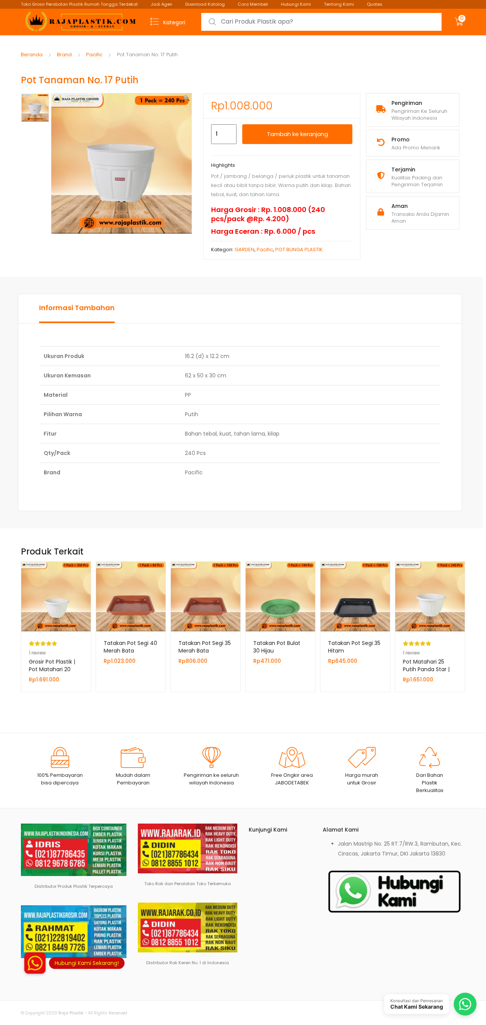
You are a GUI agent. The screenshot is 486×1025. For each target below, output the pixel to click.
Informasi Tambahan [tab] (77, 307)
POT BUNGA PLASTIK (299, 249)
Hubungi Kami (296, 4)
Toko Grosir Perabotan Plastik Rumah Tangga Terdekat (79, 4)
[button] (186, 98)
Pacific (94, 54)
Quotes (374, 4)
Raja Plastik (71, 1013)
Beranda (32, 54)
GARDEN (244, 249)
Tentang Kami (339, 4)
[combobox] (321, 22)
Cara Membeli (253, 4)
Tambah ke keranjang (297, 134)
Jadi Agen (161, 4)
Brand (64, 54)
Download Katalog (205, 4)
